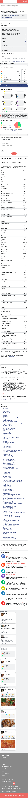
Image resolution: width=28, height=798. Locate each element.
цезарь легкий (6, 472)
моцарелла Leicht (7, 493)
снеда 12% (5, 521)
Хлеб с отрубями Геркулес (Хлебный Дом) (12, 517)
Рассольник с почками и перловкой (11, 516)
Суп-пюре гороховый (8, 447)
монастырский (6, 412)
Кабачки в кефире (7, 430)
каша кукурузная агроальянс (9, 451)
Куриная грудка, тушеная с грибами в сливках (13, 417)
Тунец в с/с (5, 443)
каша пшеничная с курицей (9, 464)
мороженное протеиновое (9, 459)
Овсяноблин (6, 465)
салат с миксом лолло (8, 445)
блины (4, 482)
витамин (5, 458)
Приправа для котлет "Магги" (10, 421)
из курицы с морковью (8, 490)
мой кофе (5, 441)
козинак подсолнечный (8, 442)
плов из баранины (7, 446)
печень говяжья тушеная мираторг (11, 437)
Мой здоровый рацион (8, 17)
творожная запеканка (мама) (9, 525)
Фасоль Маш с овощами (8, 469)
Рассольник (5, 452)
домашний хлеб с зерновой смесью (11, 501)
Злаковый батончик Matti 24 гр (10, 538)
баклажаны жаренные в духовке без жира (13, 503)
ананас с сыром (6, 426)
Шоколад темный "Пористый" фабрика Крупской (14, 512)
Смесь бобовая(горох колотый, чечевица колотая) (14, 423)
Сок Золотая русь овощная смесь (10, 468)
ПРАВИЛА (9, 781)
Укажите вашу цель (5, 139)
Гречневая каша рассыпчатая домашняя (12, 450)
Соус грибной (6, 488)
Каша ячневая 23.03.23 (8, 529)
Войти (25, 1)
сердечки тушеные (7, 425)
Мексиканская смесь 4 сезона (10, 410)
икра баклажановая (7, 420)
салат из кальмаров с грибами (10, 506)
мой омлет (5, 416)
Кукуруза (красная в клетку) (9, 502)
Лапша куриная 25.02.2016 (9, 491)
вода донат (5, 438)
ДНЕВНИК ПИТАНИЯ (5, 755)
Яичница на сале (7, 477)
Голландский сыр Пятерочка (9, 510)
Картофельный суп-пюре (9, 467)
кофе (4, 534)
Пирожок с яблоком (7, 531)
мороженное (6, 415)
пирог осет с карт (7, 424)
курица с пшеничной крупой (9, 456)
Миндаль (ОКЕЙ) (6, 523)
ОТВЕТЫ (3, 771)
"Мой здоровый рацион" (18, 61)
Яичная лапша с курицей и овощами (8, 8)
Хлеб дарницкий (7, 419)
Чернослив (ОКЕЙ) (7, 528)
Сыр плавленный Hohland (9, 508)
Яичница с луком (7, 536)
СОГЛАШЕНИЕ (4, 781)
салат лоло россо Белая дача (9, 428)
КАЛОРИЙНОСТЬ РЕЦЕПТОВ (7, 768)
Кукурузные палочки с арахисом (10, 478)
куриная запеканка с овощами (10, 504)
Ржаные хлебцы (6, 454)
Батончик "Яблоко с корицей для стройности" (13, 436)
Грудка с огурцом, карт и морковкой (11, 520)
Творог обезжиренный (8, 429)
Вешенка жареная (7, 486)
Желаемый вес (4, 148)
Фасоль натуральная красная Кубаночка (12, 481)
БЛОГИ (3, 759)
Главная (2, 5)
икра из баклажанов (7, 485)
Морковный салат (7, 413)
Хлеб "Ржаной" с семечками (9, 532)
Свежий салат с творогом (9, 471)
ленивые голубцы (7, 511)
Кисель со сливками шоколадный (11, 524)
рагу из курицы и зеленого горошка (11, 494)
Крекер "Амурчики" (7, 455)
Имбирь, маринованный (8, 537)
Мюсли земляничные (8, 507)
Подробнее (12, 356)
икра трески (6, 411)
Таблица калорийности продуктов (11, 5)
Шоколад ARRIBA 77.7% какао (10, 460)
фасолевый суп (6, 473)
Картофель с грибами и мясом (10, 432)
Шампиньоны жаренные (8, 514)
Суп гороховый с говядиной (9, 462)
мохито (4, 449)
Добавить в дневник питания (14, 85)
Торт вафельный (7, 433)
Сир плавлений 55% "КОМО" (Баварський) (12, 480)
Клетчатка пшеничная (8, 515)
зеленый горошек (7, 476)
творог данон (6, 408)
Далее (14, 153)
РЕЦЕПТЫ (4, 757)
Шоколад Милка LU (7, 489)
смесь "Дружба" (6, 497)
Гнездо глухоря (6, 484)
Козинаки (5, 434)
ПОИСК (3, 764)
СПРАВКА (4, 775)
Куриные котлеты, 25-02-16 (9, 495)
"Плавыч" (5, 533)
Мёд (4, 519)
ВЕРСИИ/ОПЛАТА (5, 777)
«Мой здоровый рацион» (18, 362)
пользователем (14, 15)
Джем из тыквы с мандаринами (10, 527)
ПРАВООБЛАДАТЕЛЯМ (6, 773)
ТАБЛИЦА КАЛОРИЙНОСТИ (7, 766)
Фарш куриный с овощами (9, 439)
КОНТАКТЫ (11, 779)
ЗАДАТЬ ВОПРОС (5, 779)
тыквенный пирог (7, 463)
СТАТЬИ (3, 762)
